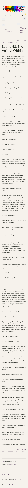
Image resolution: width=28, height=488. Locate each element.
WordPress (12, 485)
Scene (3, 461)
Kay (9, 464)
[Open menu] (3, 19)
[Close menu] (3, 25)
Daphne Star (18, 480)
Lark (11, 464)
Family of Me (5, 475)
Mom (14, 464)
